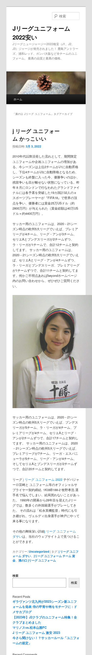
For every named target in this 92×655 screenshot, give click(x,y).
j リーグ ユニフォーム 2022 (42, 479)
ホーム (17, 99)
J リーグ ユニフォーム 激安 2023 (36, 632)
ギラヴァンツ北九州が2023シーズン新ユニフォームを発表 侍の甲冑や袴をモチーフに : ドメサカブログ (45, 606)
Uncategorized (39, 551)
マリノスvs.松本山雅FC (30, 627)
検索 (15, 575)
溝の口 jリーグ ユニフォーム (37, 560)
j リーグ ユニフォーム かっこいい (36, 134)
